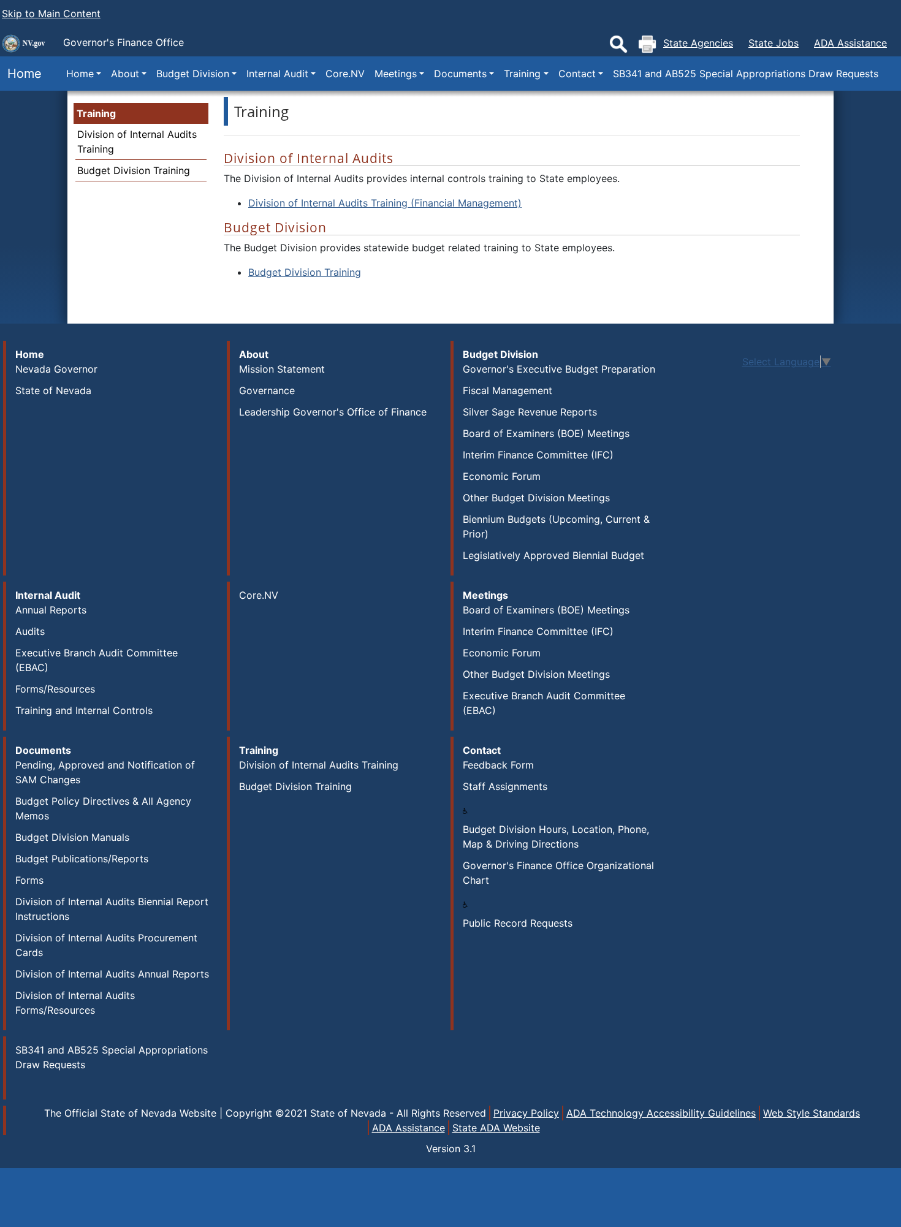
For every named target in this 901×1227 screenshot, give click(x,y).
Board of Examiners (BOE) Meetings (546, 433)
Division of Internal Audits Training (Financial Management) (385, 203)
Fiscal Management (507, 390)
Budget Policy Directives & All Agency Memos (103, 808)
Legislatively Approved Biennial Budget (553, 555)
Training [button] (522, 73)
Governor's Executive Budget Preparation (559, 369)
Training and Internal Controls (84, 710)
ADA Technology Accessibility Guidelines (661, 1113)
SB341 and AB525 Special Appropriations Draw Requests (745, 73)
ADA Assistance (850, 43)
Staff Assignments (505, 786)
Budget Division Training (133, 170)
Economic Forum (502, 476)
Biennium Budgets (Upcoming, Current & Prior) (556, 526)
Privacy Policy (526, 1113)
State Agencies (698, 43)
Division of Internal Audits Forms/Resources (75, 1002)
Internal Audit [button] (277, 73)
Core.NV (345, 73)
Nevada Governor (56, 369)
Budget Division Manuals (72, 837)
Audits (30, 631)
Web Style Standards (811, 1113)
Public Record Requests (517, 923)
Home (21, 73)
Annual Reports (50, 610)
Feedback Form (498, 765)
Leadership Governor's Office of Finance (333, 412)
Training (96, 113)
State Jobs (773, 43)
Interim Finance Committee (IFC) (538, 455)
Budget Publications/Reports (81, 859)
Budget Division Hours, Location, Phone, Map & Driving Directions (556, 836)
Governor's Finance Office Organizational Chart (558, 872)
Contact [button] (577, 73)
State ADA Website (496, 1128)
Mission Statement (282, 369)
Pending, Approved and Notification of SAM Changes (105, 772)
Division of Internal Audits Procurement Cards (106, 945)
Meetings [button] (395, 73)
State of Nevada (53, 390)
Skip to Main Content (51, 13)
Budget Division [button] (192, 73)
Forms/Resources (55, 689)
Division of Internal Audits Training (318, 765)
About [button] (125, 73)
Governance (267, 390)
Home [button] (80, 73)
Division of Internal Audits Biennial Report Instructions (111, 908)
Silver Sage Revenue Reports (530, 412)
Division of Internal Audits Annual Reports (112, 974)
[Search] (618, 44)
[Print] (647, 44)
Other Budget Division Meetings (536, 498)
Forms (29, 880)
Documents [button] (460, 73)
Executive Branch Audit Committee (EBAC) (96, 660)
